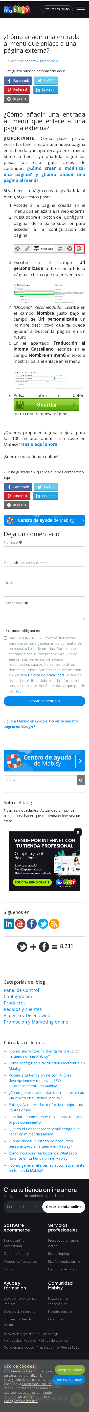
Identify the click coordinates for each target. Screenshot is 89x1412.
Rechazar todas (68, 1379)
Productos (15, 1003)
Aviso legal (51, 1334)
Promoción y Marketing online (36, 1022)
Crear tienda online (64, 1206)
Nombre (11, 542)
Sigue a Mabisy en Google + (27, 721)
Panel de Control (21, 990)
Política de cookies (53, 1340)
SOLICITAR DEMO (57, 9)
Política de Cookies (36, 1384)
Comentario (14, 602)
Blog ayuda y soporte (20, 1311)
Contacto (11, 1269)
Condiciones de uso (19, 1347)
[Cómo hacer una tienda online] (15, 7)
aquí (18, 691)
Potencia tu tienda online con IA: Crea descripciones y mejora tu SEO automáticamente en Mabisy (40, 1080)
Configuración (18, 996)
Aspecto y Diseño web (41, 61)
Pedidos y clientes (23, 1009)
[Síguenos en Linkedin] (9, 923)
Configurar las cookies (21, 1401)
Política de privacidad (46, 674)
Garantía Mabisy (16, 1254)
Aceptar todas (70, 1369)
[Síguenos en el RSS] (54, 923)
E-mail (26, 562)
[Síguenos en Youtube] (20, 923)
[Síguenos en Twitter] (43, 923)
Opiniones (56, 1319)
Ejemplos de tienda (62, 1269)
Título (8, 582)
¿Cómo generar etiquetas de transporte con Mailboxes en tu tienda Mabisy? (46, 1095)
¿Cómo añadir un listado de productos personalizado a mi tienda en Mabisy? (41, 1143)
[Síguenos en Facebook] (31, 923)
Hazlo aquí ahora (39, 444)
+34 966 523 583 (67, 1347)
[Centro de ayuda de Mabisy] (44, 520)
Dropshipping (58, 1254)
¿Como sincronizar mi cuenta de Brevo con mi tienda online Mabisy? (45, 1054)
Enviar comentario (44, 700)
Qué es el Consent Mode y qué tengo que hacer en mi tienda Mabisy (44, 1131)
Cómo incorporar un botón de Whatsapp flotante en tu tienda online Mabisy (43, 1156)
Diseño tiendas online (64, 1261)
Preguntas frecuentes (21, 1261)
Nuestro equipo (60, 1311)
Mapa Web (45, 1347)
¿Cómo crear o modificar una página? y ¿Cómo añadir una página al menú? (44, 174)
